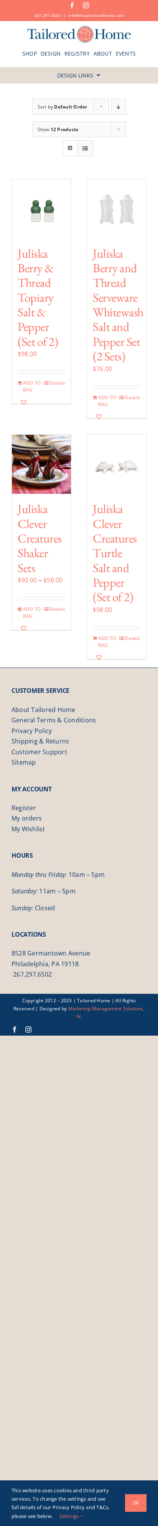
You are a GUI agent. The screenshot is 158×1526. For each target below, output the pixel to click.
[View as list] (85, 148)
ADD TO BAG (32, 386)
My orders (27, 818)
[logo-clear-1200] (79, 28)
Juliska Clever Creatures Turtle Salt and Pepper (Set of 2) (115, 553)
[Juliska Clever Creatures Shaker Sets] (41, 464)
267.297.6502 (48, 15)
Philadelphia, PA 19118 (45, 964)
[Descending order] (118, 107)
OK (136, 1503)
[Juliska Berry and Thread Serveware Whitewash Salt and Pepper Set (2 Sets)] (116, 208)
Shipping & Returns (40, 741)
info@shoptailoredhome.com (95, 15)
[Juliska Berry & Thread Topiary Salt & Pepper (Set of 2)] (41, 208)
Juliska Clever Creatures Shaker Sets (40, 538)
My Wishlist (28, 829)
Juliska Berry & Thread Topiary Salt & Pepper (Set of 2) (38, 297)
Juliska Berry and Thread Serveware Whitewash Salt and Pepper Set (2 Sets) (118, 305)
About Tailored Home (44, 709)
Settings (69, 1516)
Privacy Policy (32, 731)
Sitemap (24, 762)
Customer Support (39, 752)
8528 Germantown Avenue (51, 953)
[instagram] (86, 5)
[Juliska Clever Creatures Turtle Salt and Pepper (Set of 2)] (116, 464)
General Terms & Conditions (54, 720)
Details (57, 383)
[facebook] (72, 5)
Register (24, 808)
